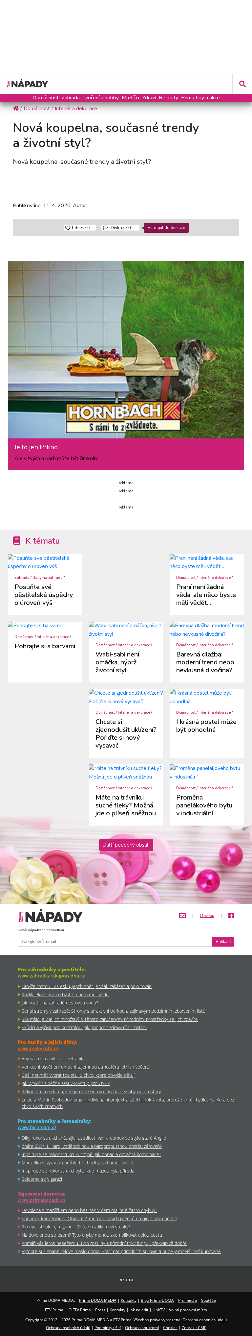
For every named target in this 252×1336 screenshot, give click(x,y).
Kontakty (128, 1300)
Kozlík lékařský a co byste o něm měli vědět (66, 994)
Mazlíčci (130, 97)
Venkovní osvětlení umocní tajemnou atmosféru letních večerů (85, 1067)
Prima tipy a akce (200, 97)
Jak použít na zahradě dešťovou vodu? (60, 1003)
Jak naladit (139, 1310)
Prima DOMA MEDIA (97, 1300)
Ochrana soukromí (142, 1327)
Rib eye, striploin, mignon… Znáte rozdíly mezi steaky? (76, 1227)
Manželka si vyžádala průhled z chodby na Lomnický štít (78, 1162)
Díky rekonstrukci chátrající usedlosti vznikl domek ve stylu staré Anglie (94, 1138)
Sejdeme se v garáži (42, 1179)
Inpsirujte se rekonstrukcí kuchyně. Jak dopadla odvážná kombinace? (91, 1154)
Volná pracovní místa (188, 1310)
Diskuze (120, 227)
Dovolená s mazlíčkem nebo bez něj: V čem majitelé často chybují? (89, 1210)
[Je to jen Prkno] (126, 352)
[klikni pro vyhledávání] (242, 84)
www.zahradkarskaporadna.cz (51, 976)
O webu (207, 915)
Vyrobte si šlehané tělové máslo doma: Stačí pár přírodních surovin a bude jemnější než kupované (121, 1251)
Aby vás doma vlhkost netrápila (53, 1058)
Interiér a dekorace (215, 577)
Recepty (168, 97)
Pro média (187, 1300)
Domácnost (45, 97)
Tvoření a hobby (101, 97)
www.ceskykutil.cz (38, 1048)
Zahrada (71, 97)
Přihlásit (223, 941)
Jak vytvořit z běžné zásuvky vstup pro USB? (66, 1083)
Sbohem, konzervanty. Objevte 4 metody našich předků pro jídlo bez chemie (99, 1218)
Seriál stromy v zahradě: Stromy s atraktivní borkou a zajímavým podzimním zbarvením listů (113, 1011)
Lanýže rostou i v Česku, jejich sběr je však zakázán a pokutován (87, 986)
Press (100, 1310)
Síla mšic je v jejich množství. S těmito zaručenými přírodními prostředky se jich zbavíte (110, 1019)
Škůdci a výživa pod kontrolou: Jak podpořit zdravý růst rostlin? (84, 1027)
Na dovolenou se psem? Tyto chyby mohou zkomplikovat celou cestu (92, 1235)
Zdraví (149, 97)
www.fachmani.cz (37, 1127)
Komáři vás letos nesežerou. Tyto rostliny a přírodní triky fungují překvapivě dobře (104, 1243)
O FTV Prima (80, 1310)
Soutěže (208, 1300)
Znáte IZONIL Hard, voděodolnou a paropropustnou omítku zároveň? (92, 1146)
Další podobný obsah (126, 845)
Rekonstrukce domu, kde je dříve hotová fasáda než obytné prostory (91, 1091)
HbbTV (159, 1310)
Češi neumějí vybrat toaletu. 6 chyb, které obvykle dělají (78, 1075)
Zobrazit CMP (194, 1327)
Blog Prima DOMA (157, 1300)
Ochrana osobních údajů (68, 1327)
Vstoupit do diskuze (166, 227)
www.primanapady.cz (42, 1200)
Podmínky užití (107, 1327)
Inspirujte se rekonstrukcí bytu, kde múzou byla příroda (78, 1171)
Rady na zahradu (47, 577)
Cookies (170, 1327)
